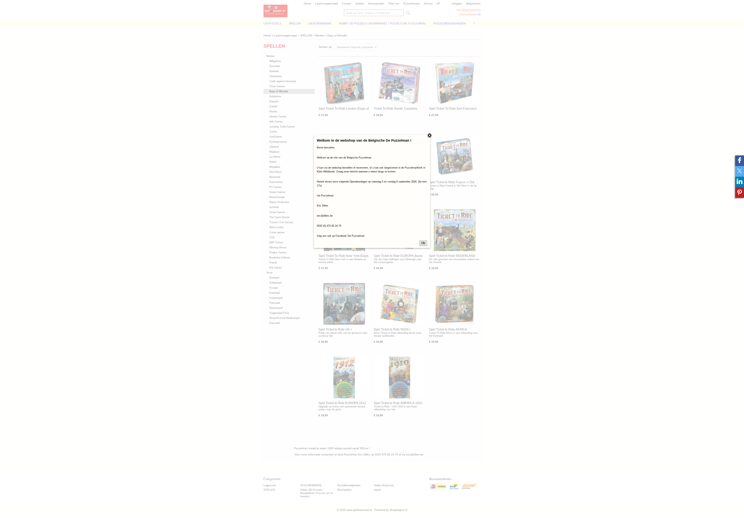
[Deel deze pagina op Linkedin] (739, 182)
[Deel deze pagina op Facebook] (739, 160)
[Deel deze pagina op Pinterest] (739, 192)
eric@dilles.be (325, 215)
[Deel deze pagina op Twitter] (739, 171)
